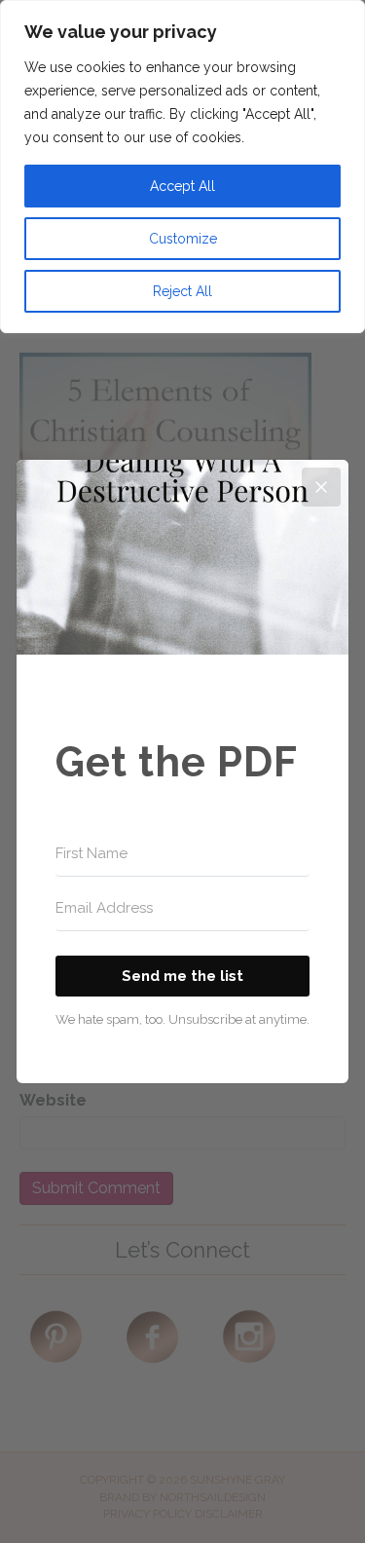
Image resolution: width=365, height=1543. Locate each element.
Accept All (182, 186)
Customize (183, 238)
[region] (182, 166)
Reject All (182, 291)
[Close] (321, 487)
